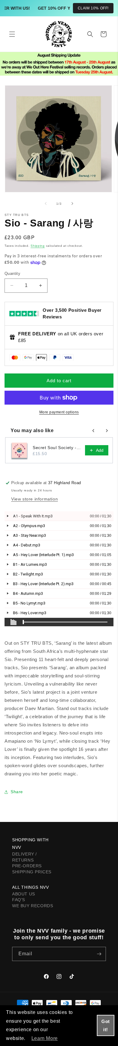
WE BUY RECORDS (32, 905)
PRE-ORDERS (27, 865)
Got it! (105, 1025)
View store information (34, 499)
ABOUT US (23, 893)
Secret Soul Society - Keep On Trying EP (57, 447)
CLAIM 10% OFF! (93, 8)
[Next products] (106, 430)
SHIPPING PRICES (31, 871)
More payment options (59, 412)
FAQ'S (18, 899)
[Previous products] (93, 430)
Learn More (44, 1038)
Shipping (38, 245)
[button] (12, 34)
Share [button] (17, 791)
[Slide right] (72, 203)
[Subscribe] (99, 954)
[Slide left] (45, 203)
